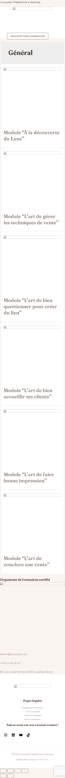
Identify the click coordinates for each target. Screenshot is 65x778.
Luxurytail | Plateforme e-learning (20, 2)
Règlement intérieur (32, 707)
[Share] (10, 771)
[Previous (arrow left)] (3, 776)
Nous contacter (33, 719)
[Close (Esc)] (3, 771)
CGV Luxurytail (32, 711)
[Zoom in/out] (25, 771)
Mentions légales (32, 715)
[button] (32, 27)
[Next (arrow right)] (10, 776)
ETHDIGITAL (42, 759)
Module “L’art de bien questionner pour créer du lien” (30, 306)
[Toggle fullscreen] (18, 771)
